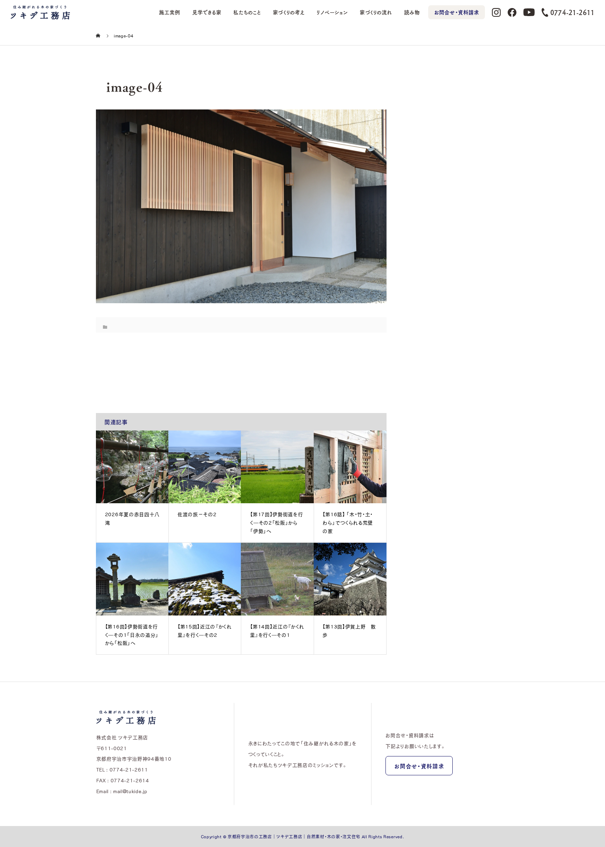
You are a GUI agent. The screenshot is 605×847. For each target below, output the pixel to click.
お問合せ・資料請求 (456, 12)
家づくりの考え (289, 12)
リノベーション (332, 12)
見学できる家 (207, 12)
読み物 (412, 12)
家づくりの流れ (376, 12)
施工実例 (169, 12)
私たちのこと (247, 12)
